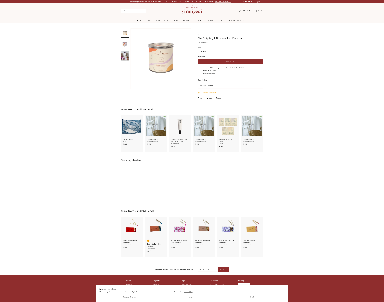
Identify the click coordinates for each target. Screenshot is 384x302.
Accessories (154, 21)
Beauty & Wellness (183, 21)
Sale (222, 21)
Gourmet (211, 21)
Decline (252, 297)
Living (200, 21)
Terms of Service (187, 284)
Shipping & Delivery (205, 86)
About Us (156, 284)
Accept (191, 297)
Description (202, 80)
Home (167, 21)
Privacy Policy (188, 292)
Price (199, 48)
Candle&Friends (203, 42)
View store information (209, 73)
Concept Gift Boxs (237, 21)
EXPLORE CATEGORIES (223, 2)
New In (140, 21)
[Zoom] (161, 59)
